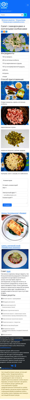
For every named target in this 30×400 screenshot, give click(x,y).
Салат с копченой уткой (11, 246)
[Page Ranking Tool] (6, 368)
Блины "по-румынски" (14, 213)
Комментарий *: (8, 197)
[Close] (22, 15)
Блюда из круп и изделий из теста (13, 22)
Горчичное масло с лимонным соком (14, 314)
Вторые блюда (20, 20)
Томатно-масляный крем (10, 325)
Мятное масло (7, 334)
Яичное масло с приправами (11, 299)
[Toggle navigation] (28, 5)
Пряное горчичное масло (10, 310)
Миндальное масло (8, 302)
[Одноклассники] (4, 32)
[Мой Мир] (6, 32)
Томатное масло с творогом (11, 322)
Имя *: (5, 188)
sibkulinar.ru (18, 340)
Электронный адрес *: (9, 192)
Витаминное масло (15, 330)
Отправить (7, 205)
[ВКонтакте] (2, 32)
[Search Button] (25, 14)
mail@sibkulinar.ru (5, 347)
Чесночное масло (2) (9, 306)
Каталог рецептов (8, 20)
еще (8, 271)
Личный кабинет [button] (6, 11)
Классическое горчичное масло (12, 319)
